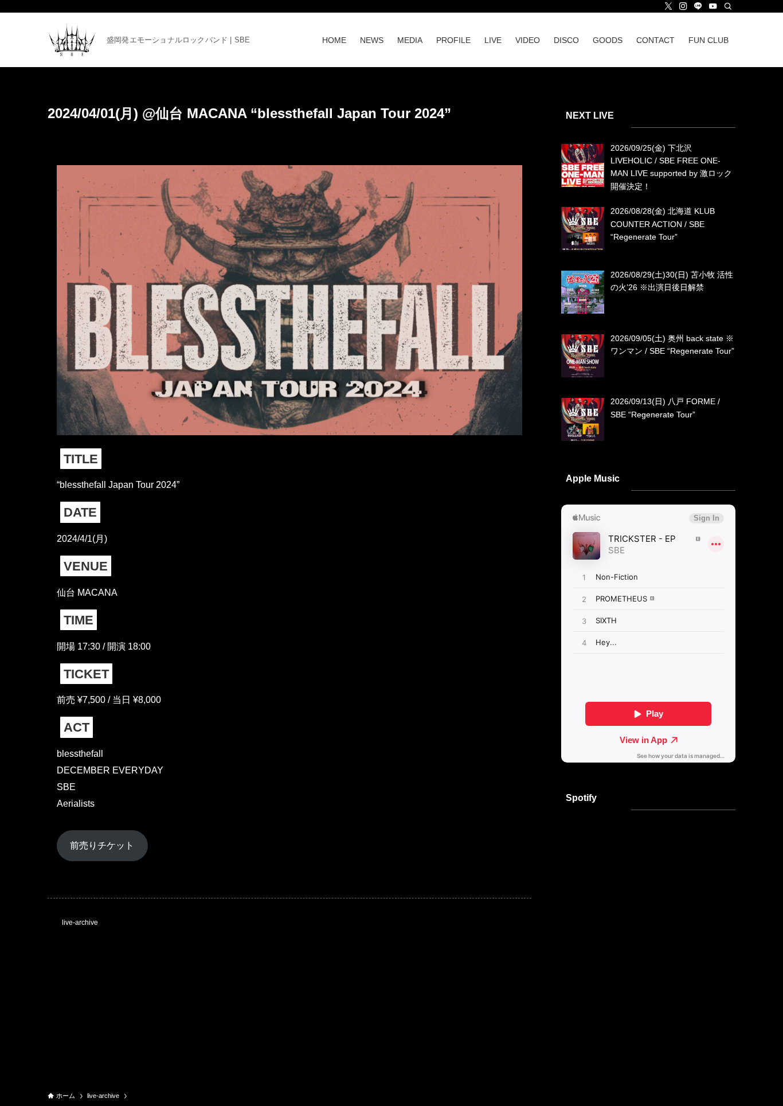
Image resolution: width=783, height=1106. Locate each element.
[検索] (728, 6)
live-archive (80, 923)
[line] (698, 6)
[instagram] (683, 6)
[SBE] (72, 40)
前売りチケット (102, 845)
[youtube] (713, 6)
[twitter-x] (668, 6)
